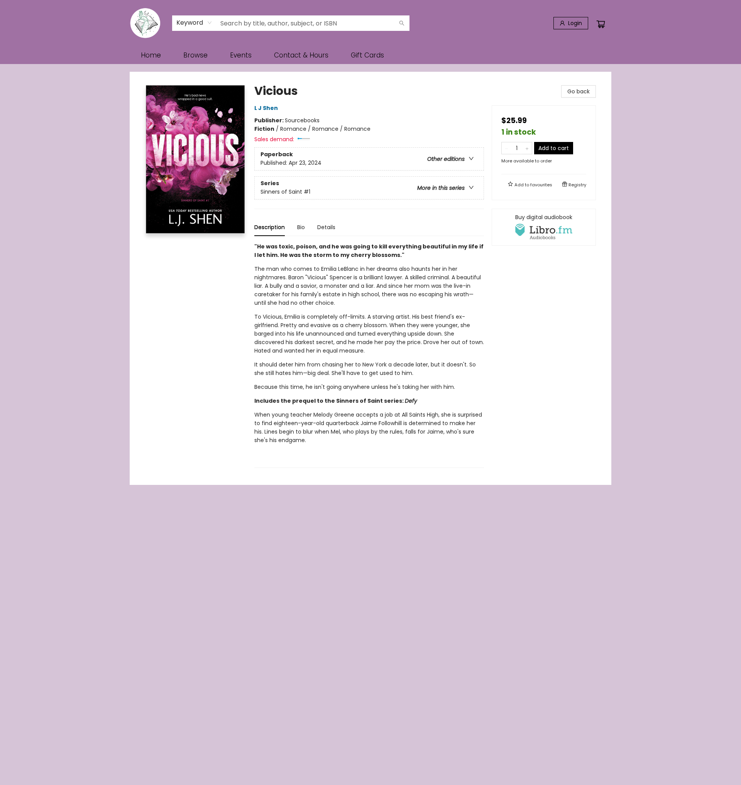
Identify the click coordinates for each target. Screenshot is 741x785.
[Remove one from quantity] (506, 148)
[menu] (370, 55)
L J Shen (266, 108)
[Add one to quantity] (527, 148)
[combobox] (194, 22)
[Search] (401, 23)
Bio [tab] (301, 227)
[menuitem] (151, 55)
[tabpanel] (369, 355)
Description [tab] (269, 227)
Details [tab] (326, 227)
